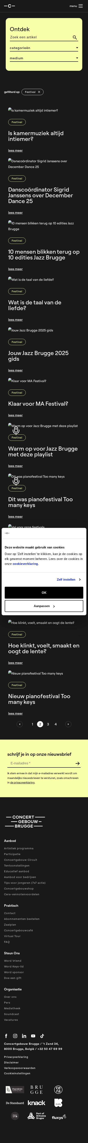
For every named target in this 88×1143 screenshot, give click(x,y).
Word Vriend (12, 960)
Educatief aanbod (16, 871)
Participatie (12, 854)
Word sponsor (14, 972)
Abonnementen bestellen (22, 918)
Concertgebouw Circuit (20, 859)
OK (44, 592)
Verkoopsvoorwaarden (20, 1068)
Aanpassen (42, 606)
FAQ (7, 941)
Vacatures (11, 1019)
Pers (7, 1002)
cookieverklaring (25, 563)
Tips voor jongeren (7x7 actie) (25, 882)
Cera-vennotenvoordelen (21, 894)
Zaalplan (10, 924)
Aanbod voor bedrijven (20, 877)
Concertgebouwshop (19, 888)
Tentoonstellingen (17, 865)
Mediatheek (12, 1008)
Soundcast (11, 1014)
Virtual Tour (12, 936)
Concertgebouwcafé (18, 930)
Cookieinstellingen (17, 1073)
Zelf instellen (66, 579)
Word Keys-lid (14, 966)
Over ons (10, 996)
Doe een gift (12, 978)
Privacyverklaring (16, 1057)
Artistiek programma (19, 848)
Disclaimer (11, 1062)
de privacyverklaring (22, 782)
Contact (10, 913)
